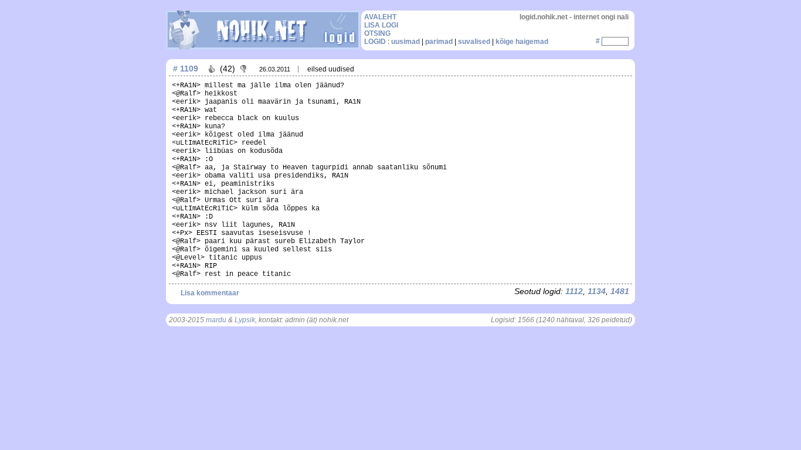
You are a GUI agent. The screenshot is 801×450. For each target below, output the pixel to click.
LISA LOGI (381, 25)
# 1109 (185, 68)
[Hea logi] (211, 68)
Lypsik (245, 320)
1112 (574, 291)
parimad (439, 42)
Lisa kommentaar (210, 293)
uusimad (405, 42)
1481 (619, 291)
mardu (216, 320)
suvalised (474, 42)
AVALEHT (380, 17)
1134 (597, 291)
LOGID (375, 42)
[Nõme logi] (243, 68)
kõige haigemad (521, 42)
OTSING (377, 33)
